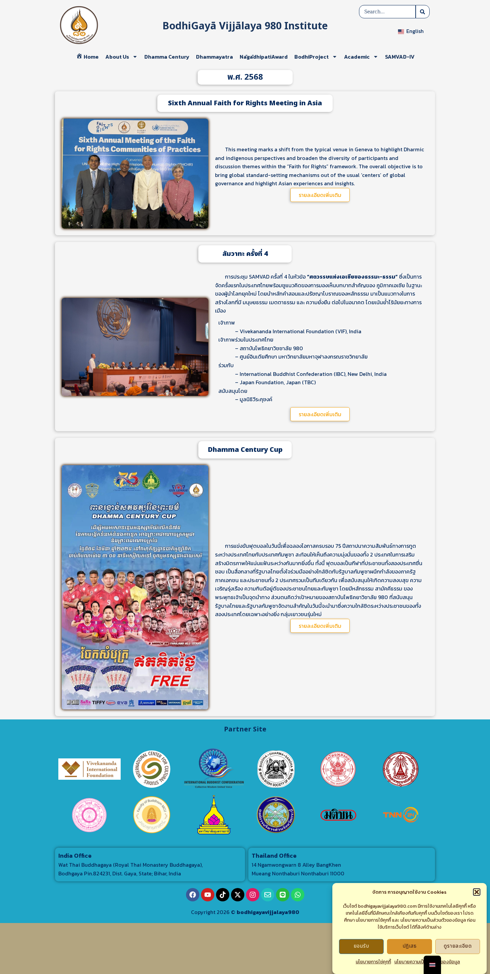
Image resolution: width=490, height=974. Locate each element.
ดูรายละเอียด (458, 946)
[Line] (282, 894)
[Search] (423, 11)
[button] (476, 892)
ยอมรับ (361, 946)
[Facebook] (192, 894)
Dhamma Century (166, 56)
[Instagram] (252, 894)
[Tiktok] (222, 894)
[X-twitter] (237, 894)
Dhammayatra (214, 56)
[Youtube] (207, 894)
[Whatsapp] (297, 894)
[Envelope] (267, 894)
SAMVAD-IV (400, 56)
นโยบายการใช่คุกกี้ (373, 961)
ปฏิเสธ (409, 946)
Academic (357, 56)
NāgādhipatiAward (264, 56)
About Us (117, 56)
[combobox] (387, 11)
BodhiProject (311, 56)
